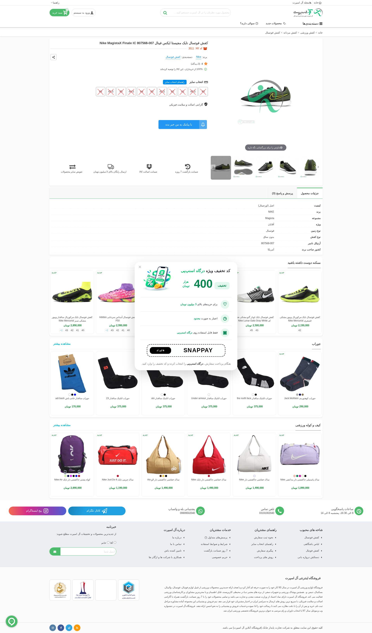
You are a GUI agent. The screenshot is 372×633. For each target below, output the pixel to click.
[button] (54, 2)
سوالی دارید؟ (247, 23)
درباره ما (177, 537)
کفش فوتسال (173, 56)
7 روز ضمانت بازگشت (215, 550)
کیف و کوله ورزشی (308, 425)
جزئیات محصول (310, 193)
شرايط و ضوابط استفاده (214, 544)
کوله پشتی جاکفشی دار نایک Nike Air (72, 479)
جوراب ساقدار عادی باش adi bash (72, 398)
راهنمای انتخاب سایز (175, 82)
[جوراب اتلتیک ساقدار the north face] (254, 373)
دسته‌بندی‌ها (311, 23)
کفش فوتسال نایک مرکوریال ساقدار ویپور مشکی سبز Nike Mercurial (72, 319)
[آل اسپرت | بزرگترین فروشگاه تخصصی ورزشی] (308, 12)
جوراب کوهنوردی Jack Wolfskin (299, 398)
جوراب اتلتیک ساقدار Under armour (208, 398)
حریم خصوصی (219, 557)
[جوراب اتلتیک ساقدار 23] (117, 373)
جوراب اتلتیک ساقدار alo (163, 398)
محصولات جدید (274, 23)
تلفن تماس (267, 509)
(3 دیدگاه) (197, 64)
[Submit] (55, 551)
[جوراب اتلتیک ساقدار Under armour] (208, 373)
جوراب (316, 343)
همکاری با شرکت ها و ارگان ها (165, 557)
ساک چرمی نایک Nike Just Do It (117, 479)
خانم (104, 542)
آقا (112, 542)
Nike (198, 56)
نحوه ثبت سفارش (263, 537)
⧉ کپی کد (160, 350)
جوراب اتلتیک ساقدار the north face (254, 398)
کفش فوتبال (312, 550)
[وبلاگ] (77, 627)
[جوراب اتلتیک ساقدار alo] (163, 373)
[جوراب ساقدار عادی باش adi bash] (72, 373)
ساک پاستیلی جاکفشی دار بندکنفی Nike (299, 479)
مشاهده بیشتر (62, 343)
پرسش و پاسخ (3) (282, 193)
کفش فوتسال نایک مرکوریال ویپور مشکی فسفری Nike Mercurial (300, 319)
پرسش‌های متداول (217, 537)
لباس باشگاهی (311, 544)
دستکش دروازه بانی (308, 557)
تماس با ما (176, 544)
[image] (221, 167)
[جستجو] (165, 12)
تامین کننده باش (173, 550)
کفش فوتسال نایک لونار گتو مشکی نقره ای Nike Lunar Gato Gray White (254, 319)
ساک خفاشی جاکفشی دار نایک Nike (208, 479)
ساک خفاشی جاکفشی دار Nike (254, 479)
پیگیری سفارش (265, 550)
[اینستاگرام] (52, 627)
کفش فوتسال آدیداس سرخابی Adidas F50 (117, 319)
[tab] (310, 193)
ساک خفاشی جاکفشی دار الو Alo (163, 479)
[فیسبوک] (61, 627)
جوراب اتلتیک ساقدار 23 (117, 398)
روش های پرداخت (263, 557)
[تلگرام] (69, 627)
